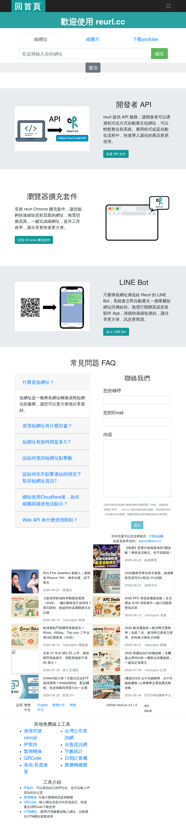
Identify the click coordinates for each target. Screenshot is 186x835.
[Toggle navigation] (168, 5)
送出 (137, 525)
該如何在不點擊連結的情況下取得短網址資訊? (51, 477)
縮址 (159, 53)
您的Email (113, 412)
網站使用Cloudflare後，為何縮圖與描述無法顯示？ (50, 500)
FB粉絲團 (156, 536)
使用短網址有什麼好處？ (47, 425)
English (42, 705)
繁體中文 (58, 705)
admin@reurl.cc (150, 541)
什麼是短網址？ (38, 382)
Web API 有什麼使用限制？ (50, 519)
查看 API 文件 (116, 154)
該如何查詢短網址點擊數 (47, 457)
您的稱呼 (112, 390)
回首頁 (28, 6)
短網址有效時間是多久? (46, 441)
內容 (107, 434)
